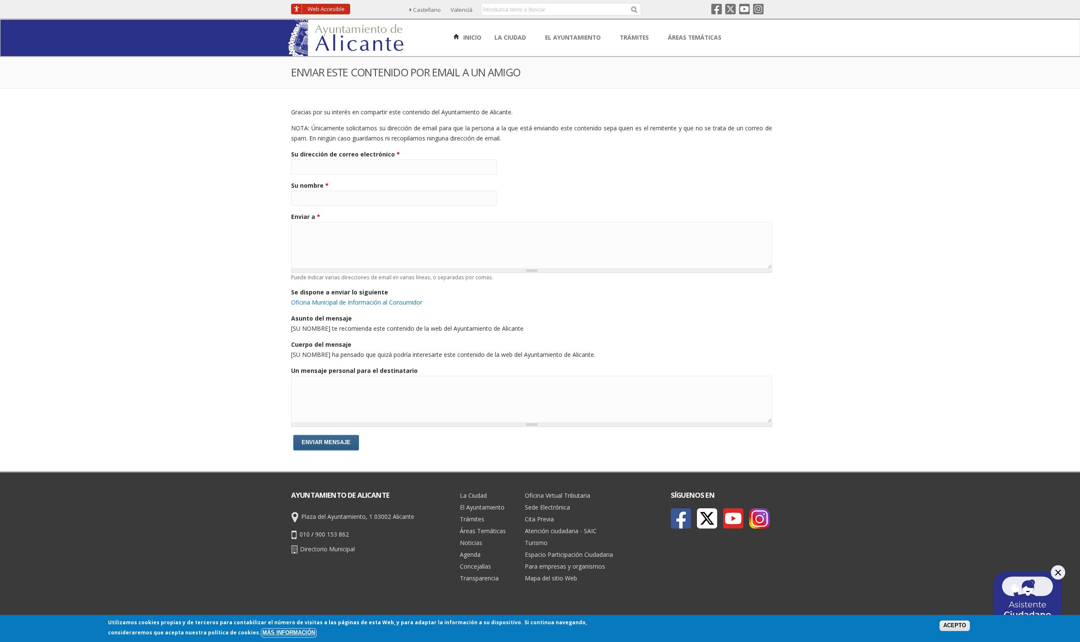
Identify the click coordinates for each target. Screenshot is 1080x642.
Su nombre (310, 185)
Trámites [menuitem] (635, 37)
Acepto (954, 626)
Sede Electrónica (547, 507)
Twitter (730, 9)
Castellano (427, 9)
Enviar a (305, 217)
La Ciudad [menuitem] (511, 37)
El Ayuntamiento (482, 507)
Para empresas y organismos (565, 566)
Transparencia (479, 578)
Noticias (471, 543)
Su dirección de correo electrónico (345, 154)
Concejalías (475, 566)
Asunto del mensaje (321, 318)
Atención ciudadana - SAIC (561, 531)
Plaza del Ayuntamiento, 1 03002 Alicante (357, 517)
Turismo (536, 543)
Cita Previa (539, 519)
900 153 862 (332, 534)
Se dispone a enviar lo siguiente (339, 292)
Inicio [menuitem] (471, 37)
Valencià (461, 9)
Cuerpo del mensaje (321, 344)
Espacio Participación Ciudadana (569, 554)
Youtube (744, 9)
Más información (288, 633)
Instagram (758, 9)
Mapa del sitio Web (551, 578)
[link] (346, 51)
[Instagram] (759, 518)
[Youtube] (733, 518)
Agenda (470, 554)
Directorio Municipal (327, 549)
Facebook (716, 9)
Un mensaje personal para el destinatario (354, 371)
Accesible (326, 9)
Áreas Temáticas (483, 531)
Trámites (472, 519)
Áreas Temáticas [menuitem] (695, 37)
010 (305, 534)
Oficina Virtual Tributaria (557, 495)
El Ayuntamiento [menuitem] (573, 37)
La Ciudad (473, 495)
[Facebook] (681, 518)
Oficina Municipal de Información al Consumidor (356, 302)
